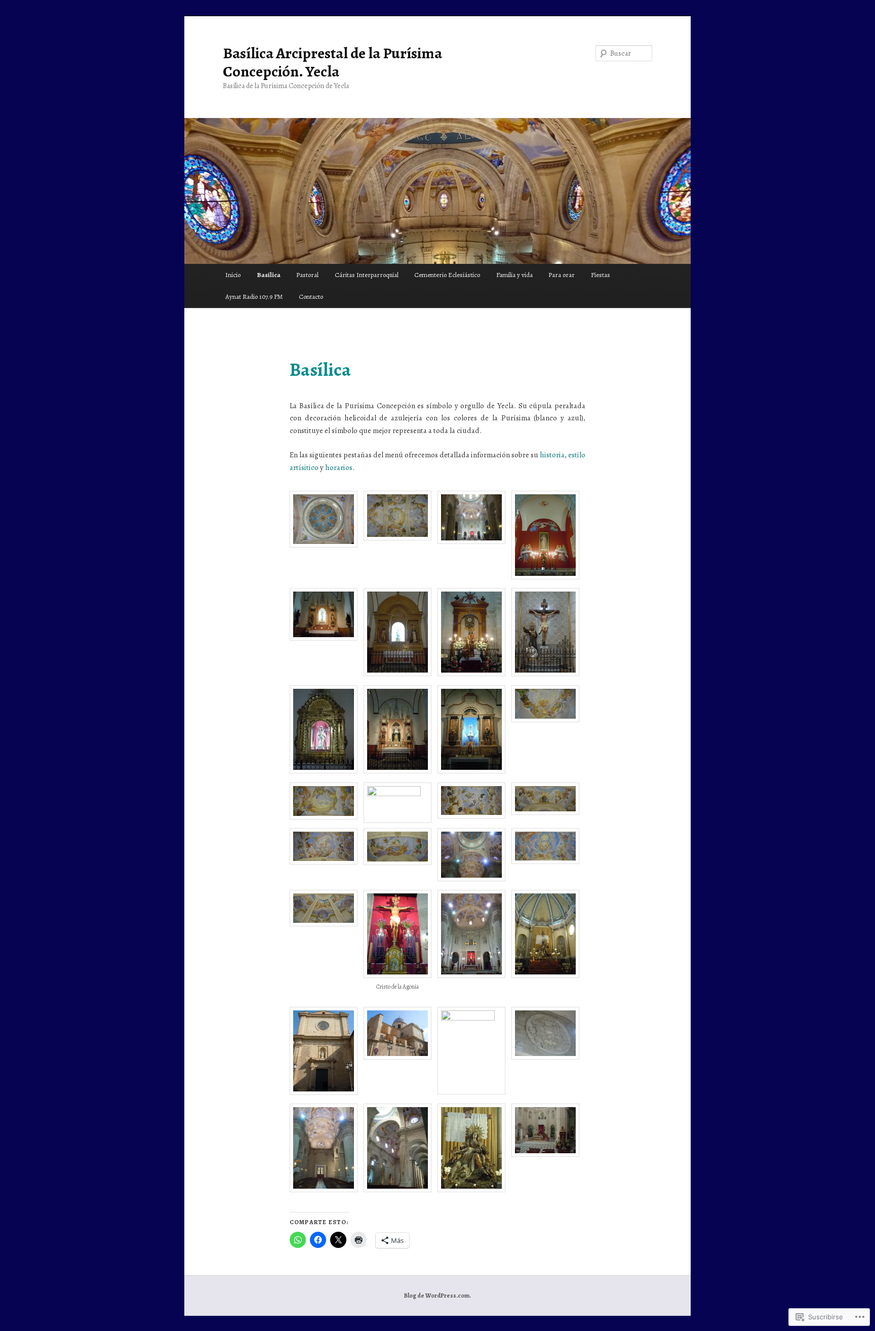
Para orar (561, 274)
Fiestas (600, 274)
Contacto (311, 296)
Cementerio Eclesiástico (447, 274)
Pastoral (307, 274)
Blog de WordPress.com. (437, 1295)
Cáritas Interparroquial (367, 274)
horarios (338, 467)
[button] (327, 521)
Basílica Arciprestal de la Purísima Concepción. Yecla (332, 62)
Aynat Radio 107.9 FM (254, 296)
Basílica (269, 274)
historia (552, 455)
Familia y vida (514, 274)
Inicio (233, 274)
